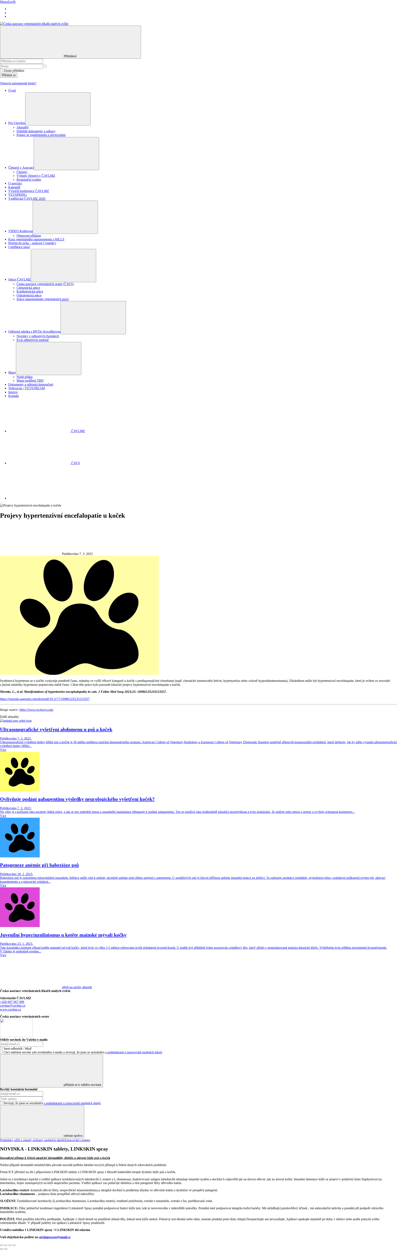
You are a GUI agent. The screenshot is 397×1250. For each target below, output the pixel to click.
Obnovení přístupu (29, 235)
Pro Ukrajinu (16, 123)
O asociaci (15, 183)
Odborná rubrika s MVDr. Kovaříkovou (34, 331)
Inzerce (13, 392)
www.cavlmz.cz (10, 1009)
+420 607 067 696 (12, 1002)
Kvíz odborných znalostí (33, 340)
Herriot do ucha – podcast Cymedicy (32, 243)
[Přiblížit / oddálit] (14, 1245)
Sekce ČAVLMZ (19, 279)
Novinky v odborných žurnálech (38, 336)
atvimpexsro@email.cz (55, 1237)
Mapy (12, 372)
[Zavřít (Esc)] (1, 1245)
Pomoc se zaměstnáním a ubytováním (41, 135)
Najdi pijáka (24, 377)
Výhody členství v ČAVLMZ (36, 175)
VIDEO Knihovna (20, 231)
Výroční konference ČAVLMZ (28, 191)
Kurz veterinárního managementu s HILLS (36, 239)
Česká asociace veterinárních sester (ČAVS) (45, 284)
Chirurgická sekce (28, 287)
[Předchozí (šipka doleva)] (1, 1249)
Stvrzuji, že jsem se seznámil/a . (52, 1103)
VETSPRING (17, 194)
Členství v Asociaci (21, 167)
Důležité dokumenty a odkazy (36, 131)
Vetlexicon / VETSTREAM (26, 388)
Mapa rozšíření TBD (30, 380)
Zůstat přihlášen (14, 70)
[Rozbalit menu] (58, 108)
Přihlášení (70, 56)
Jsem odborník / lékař (17, 1048)
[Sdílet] (5, 1245)
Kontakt (13, 396)
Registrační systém (29, 179)
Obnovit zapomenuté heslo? (18, 83)
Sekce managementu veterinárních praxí (43, 299)
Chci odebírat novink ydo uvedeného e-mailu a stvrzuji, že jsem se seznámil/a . (83, 1052)
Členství (22, 172)
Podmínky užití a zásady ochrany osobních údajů (32, 1140)
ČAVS (75, 463)
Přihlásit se (9, 75)
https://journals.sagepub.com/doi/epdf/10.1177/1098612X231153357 (45, 699)
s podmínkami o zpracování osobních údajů (133, 1052)
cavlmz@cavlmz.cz (12, 1005)
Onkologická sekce (29, 295)
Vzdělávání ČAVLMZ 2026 (26, 198)
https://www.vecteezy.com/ (36, 709)
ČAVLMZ (77, 431)
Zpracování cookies (77, 1140)
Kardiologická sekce (30, 291)
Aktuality (23, 127)
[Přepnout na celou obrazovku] (10, 1245)
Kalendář (14, 187)
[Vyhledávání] (39, 498)
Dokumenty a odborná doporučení (30, 384)
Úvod (12, 90)
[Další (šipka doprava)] (5, 1249)
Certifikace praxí (19, 247)
